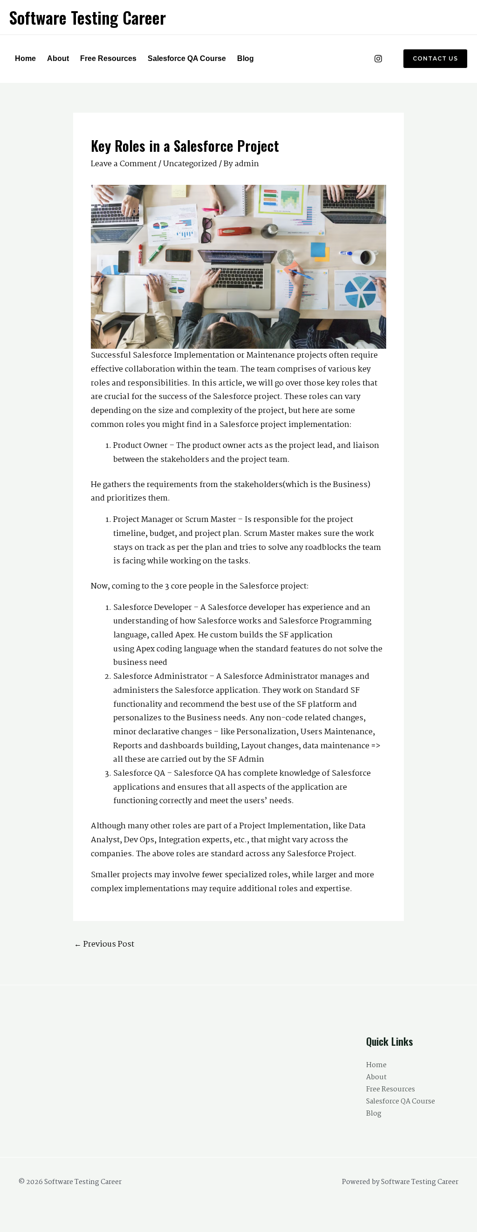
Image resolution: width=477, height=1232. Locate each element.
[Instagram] (378, 58)
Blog (245, 58)
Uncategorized (190, 164)
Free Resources (108, 58)
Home (25, 58)
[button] (430, 58)
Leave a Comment (124, 164)
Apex (145, 649)
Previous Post (104, 944)
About (58, 58)
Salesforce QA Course (187, 58)
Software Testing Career (87, 17)
